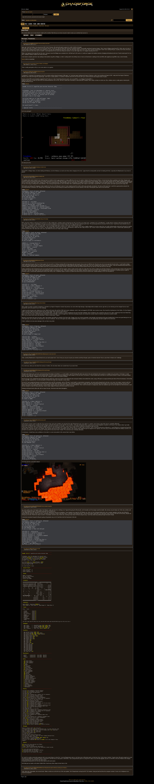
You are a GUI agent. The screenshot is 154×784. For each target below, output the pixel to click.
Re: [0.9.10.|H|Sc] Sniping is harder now (37, 167)
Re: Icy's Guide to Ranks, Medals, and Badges (38, 63)
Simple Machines (82, 779)
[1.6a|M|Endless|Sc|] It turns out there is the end (39, 43)
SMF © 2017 (76, 779)
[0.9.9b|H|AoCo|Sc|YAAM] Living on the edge (38, 218)
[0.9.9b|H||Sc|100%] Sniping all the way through (40, 370)
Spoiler (23, 59)
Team (34, 24)
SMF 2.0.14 (71, 779)
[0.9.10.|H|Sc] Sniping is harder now (36, 176)
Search (30, 24)
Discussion (25, 63)
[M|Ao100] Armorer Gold (35, 548)
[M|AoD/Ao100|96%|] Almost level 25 (36, 71)
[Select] (27, 83)
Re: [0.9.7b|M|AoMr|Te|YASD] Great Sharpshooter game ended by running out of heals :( (48, 767)
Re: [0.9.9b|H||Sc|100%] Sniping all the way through (40, 362)
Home (22, 24)
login (27, 11)
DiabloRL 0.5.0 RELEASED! (31, 20)
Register (43, 24)
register (30, 11)
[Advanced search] (111, 20)
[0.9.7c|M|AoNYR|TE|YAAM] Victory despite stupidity (41, 506)
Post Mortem (25, 43)
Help (26, 24)
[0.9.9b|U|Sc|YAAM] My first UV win (36, 260)
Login (38, 24)
